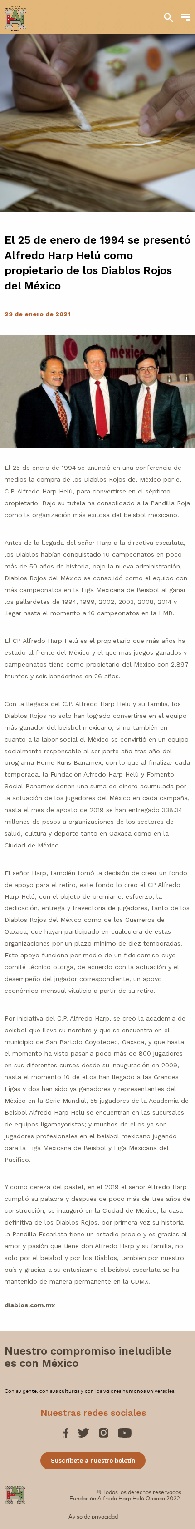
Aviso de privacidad (93, 1516)
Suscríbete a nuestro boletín (93, 1460)
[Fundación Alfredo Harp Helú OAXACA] (15, 14)
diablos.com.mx (30, 1305)
